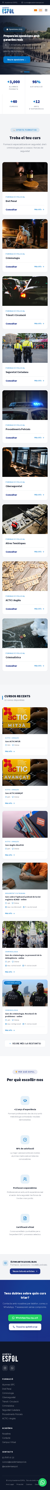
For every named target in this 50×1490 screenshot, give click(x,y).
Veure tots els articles (23, 1271)
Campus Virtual (9, 1442)
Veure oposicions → (16, 60)
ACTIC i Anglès (9, 1418)
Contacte (6, 1438)
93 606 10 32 (8, 1457)
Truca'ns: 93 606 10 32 (26, 1327)
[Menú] (46, 10)
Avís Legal (10, 1484)
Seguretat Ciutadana (11, 1410)
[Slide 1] (21, 71)
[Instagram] (5, 1368)
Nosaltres (6, 1434)
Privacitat (20, 1484)
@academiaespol (10, 1466)
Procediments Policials (12, 1414)
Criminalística (8, 1406)
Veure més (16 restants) (26, 1043)
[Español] (40, 10)
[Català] (35, 10)
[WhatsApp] (12, 1368)
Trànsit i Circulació (10, 1401)
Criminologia (8, 1393)
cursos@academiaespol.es (34, 3)
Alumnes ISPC (8, 1385)
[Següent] (44, 45)
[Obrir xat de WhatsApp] (42, 1482)
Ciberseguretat (8, 1397)
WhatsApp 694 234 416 (27, 1318)
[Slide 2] (27, 71)
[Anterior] (6, 45)
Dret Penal (6, 1389)
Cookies (29, 1484)
